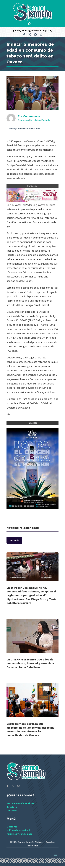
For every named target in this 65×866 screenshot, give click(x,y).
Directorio (11, 807)
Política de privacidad (18, 830)
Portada (46, 120)
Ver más (14, 540)
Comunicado (31, 116)
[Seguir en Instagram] (35, 34)
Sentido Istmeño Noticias (20, 803)
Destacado (23, 120)
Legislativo (35, 120)
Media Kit (11, 826)
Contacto (11, 810)
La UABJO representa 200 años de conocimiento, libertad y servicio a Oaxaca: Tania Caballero (30, 663)
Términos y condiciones (19, 833)
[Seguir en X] (29, 34)
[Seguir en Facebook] (24, 34)
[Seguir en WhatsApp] (41, 34)
